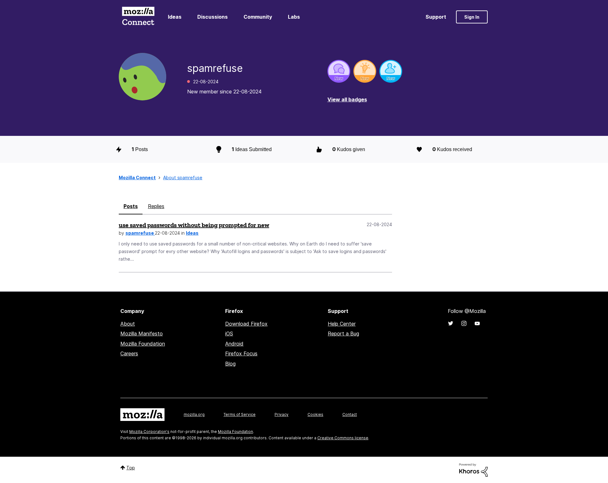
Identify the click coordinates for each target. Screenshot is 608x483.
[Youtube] (477, 323)
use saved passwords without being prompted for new (194, 225)
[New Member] (390, 71)
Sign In (471, 17)
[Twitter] (450, 323)
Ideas (174, 17)
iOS (229, 333)
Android (234, 343)
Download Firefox (246, 324)
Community (258, 17)
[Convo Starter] (338, 71)
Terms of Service (240, 414)
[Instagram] (464, 323)
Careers (129, 353)
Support (436, 17)
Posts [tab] (131, 206)
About (127, 324)
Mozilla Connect (138, 17)
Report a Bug (343, 333)
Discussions (212, 17)
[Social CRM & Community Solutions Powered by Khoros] (473, 469)
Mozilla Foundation (142, 343)
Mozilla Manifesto (141, 333)
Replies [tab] (156, 206)
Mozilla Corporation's (149, 431)
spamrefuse (140, 233)
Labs (294, 17)
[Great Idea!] (364, 71)
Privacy (281, 414)
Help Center (342, 324)
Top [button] (130, 467)
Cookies (315, 414)
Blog (230, 363)
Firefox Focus (241, 353)
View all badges (347, 99)
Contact (349, 414)
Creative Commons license (342, 437)
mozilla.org (194, 414)
